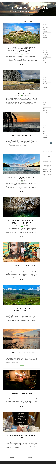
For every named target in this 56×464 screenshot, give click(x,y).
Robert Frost (48, 171)
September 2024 (45, 39)
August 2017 (45, 123)
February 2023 (45, 50)
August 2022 (45, 60)
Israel (49, 158)
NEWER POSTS (30, 457)
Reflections (45, 169)
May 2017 (44, 129)
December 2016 (45, 137)
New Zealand (47, 165)
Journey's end (45, 161)
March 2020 (45, 83)
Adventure (45, 151)
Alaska (51, 151)
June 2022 (44, 64)
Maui (49, 162)
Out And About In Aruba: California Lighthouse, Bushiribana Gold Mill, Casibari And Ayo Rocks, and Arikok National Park (21, 49)
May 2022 (44, 66)
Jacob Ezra (45, 159)
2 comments (27, 53)
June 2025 (44, 29)
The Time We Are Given (8, 1)
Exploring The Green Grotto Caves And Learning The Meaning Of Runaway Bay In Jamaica (21, 222)
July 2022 (44, 62)
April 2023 (44, 48)
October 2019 (45, 91)
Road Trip (44, 171)
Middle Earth (44, 164)
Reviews (49, 169)
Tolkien (44, 176)
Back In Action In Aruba (21, 135)
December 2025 (45, 27)
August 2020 (45, 77)
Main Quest (47, 162)
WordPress (30, 462)
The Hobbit (50, 174)
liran (23, 53)
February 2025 (45, 33)
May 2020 (44, 81)
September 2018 (45, 98)
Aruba (46, 153)
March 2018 (45, 110)
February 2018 (45, 112)
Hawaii (49, 156)
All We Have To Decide (45, 152)
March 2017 (45, 133)
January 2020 (45, 87)
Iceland (47, 158)
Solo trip (46, 174)
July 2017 (44, 125)
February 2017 (45, 135)
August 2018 (45, 100)
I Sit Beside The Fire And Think (21, 394)
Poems (48, 166)
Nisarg (36, 462)
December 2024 (45, 37)
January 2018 (45, 114)
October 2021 (45, 71)
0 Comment (26, 225)
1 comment (26, 180)
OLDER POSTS (12, 457)
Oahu (43, 166)
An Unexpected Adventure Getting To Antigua (22, 177)
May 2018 (44, 106)
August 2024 (45, 41)
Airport (49, 151)
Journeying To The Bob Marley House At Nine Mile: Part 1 (21, 309)
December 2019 (45, 89)
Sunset (48, 174)
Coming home (44, 156)
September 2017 (45, 121)
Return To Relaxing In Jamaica (22, 352)
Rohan (50, 171)
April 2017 (44, 131)
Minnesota (47, 164)
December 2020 (45, 75)
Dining (47, 156)
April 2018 (44, 108)
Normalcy (50, 165)
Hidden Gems (44, 158)
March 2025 (45, 31)
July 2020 (44, 79)
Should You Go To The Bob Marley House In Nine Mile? (21, 266)
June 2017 (44, 127)
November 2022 (45, 54)
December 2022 (45, 52)
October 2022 (45, 56)
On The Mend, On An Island (21, 93)
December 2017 (45, 116)
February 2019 (45, 96)
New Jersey (45, 165)
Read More (22, 64)
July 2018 (44, 102)
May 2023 (44, 46)
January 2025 (45, 35)
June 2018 (44, 104)
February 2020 (45, 85)
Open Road (45, 166)
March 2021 (45, 73)
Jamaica (48, 159)
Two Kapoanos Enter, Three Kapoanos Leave (22, 436)
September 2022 (45, 58)
